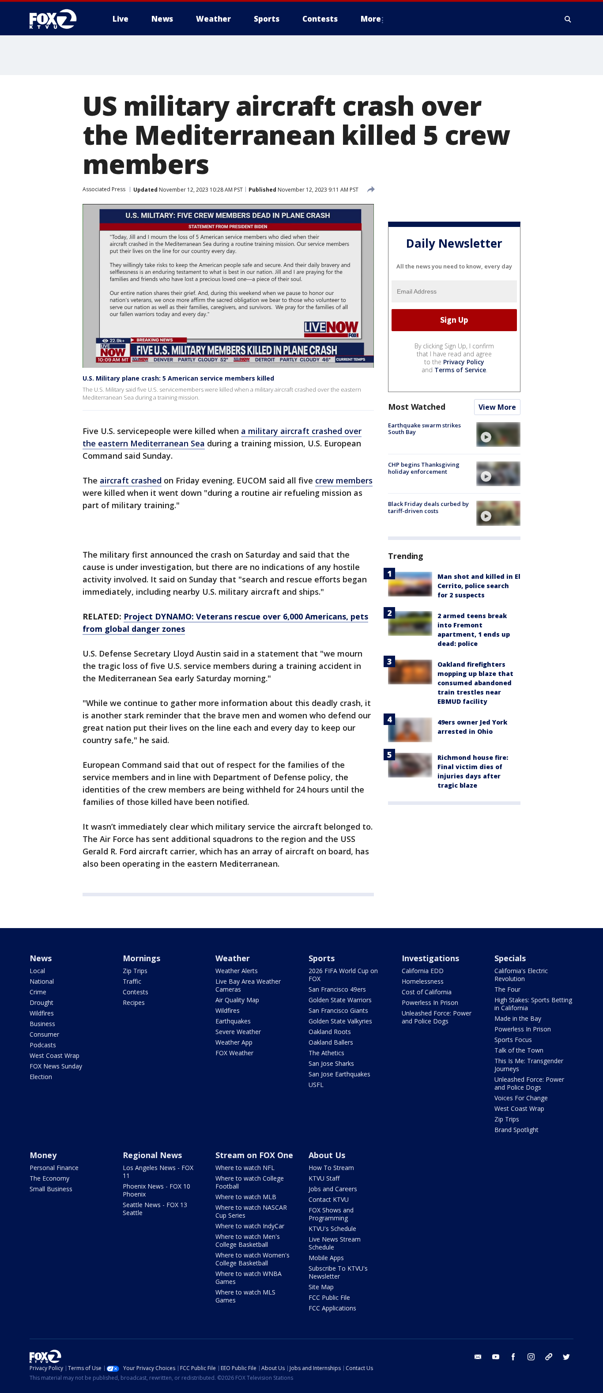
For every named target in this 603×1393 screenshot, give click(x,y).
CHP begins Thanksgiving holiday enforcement (424, 468)
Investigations (430, 958)
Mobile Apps (326, 1257)
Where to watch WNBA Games (248, 1277)
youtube (496, 1357)
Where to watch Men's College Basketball (247, 1240)
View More (497, 407)
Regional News (152, 1155)
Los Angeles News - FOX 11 (158, 1171)
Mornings (141, 958)
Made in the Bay (517, 1018)
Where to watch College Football (249, 1182)
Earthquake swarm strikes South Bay (424, 428)
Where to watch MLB (245, 1197)
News (41, 958)
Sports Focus (513, 1039)
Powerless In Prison (430, 1002)
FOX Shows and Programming (331, 1214)
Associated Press (104, 189)
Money (43, 1155)
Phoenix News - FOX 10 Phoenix (156, 1190)
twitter (566, 1357)
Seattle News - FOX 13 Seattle (155, 1208)
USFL (316, 1084)
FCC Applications (332, 1308)
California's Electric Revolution (521, 974)
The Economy (49, 1178)
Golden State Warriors (340, 1000)
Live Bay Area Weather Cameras (248, 985)
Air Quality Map (237, 1000)
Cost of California (427, 992)
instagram (531, 1357)
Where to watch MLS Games (245, 1296)
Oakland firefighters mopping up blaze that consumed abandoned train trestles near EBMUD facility (475, 683)
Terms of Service (460, 370)
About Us (327, 1155)
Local (37, 970)
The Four (507, 989)
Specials (510, 958)
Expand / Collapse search (568, 19)
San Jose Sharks (331, 1063)
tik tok (549, 1357)
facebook (513, 1357)
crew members (344, 480)
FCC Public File (329, 1297)
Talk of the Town (518, 1050)
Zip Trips (135, 970)
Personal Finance (54, 1167)
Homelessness (423, 981)
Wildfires (42, 1013)
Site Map (321, 1287)
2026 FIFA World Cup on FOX (343, 974)
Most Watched (416, 406)
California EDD (423, 970)
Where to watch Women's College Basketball (252, 1259)
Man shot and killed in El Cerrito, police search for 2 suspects (478, 585)
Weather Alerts (236, 970)
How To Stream (331, 1167)
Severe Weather (238, 1031)
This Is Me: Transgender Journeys (528, 1065)
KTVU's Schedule (332, 1228)
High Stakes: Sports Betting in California (533, 1004)
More (371, 19)
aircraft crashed (131, 480)
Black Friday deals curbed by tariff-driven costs (428, 507)
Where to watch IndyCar (249, 1226)
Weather (232, 958)
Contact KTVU (329, 1199)
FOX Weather (234, 1053)
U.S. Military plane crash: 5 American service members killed (178, 378)
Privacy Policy (463, 362)
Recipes (134, 1002)
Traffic (132, 981)
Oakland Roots (330, 1031)
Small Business (51, 1189)
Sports (322, 958)
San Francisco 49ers (337, 989)
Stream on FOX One (254, 1155)
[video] (498, 434)
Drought (41, 1002)
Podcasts (43, 1045)
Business (42, 1023)
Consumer (44, 1034)
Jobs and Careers (333, 1189)
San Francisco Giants (338, 1010)
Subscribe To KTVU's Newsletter (338, 1272)
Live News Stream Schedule (335, 1243)
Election (41, 1076)
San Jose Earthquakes (339, 1074)
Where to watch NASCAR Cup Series (251, 1211)
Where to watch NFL (245, 1167)
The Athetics (326, 1053)
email (478, 1357)
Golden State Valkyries (340, 1021)
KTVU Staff (324, 1178)
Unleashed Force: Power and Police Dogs (436, 1017)
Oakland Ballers (331, 1042)
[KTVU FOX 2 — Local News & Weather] (59, 19)
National (42, 981)
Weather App (234, 1042)
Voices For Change (521, 1098)
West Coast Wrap (54, 1055)
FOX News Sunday (56, 1066)
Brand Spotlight (516, 1129)
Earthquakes (233, 1021)
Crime (38, 992)
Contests (135, 992)
